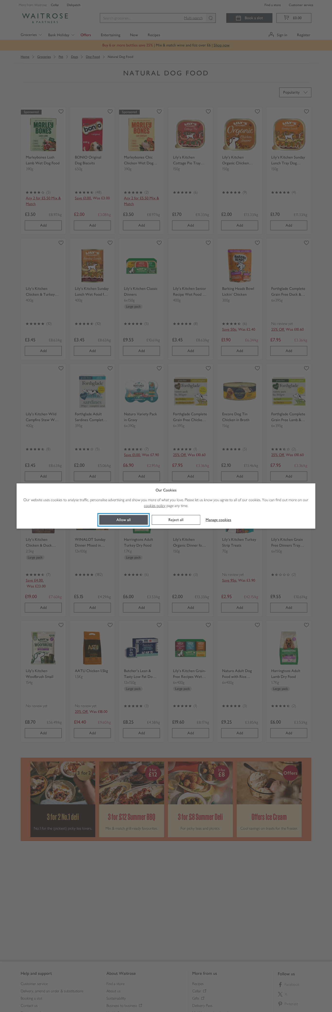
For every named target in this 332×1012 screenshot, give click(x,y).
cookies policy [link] (155, 505)
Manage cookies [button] (218, 519)
